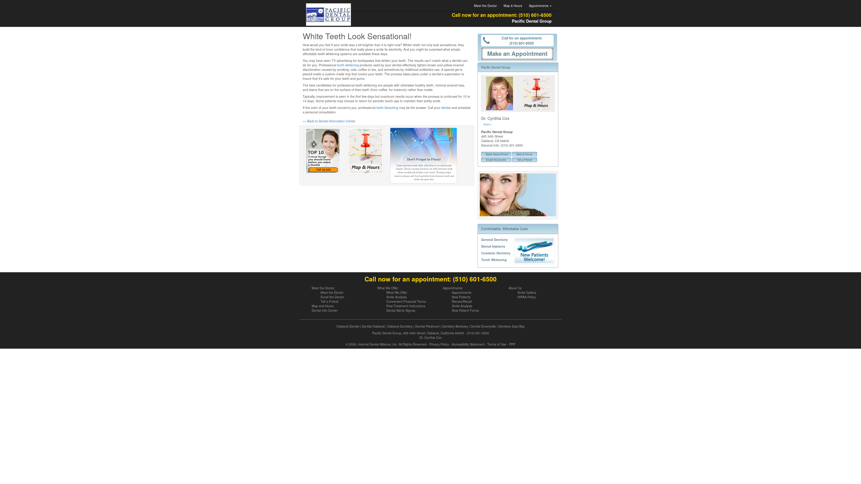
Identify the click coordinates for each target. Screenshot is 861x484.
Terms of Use (496, 344)
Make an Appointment (517, 53)
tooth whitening (348, 65)
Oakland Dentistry (400, 326)
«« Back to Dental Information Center (329, 121)
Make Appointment (497, 154)
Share (486, 124)
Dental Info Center (325, 310)
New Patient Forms (465, 310)
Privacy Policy (439, 344)
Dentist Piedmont (427, 326)
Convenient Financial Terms (406, 301)
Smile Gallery (526, 292)
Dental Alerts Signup (400, 310)
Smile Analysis (396, 297)
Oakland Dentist (348, 326)
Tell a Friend (524, 160)
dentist (446, 107)
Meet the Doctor (485, 5)
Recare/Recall (462, 301)
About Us (515, 288)
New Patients (461, 297)
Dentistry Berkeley (455, 326)
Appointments (452, 288)
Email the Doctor (496, 160)
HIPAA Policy (526, 297)
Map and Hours (323, 306)
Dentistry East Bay (512, 326)
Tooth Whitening (494, 259)
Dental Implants (493, 246)
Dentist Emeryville (483, 326)
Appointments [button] (539, 5)
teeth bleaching (387, 107)
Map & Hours (513, 5)
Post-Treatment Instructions (405, 306)
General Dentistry (494, 239)
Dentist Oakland (373, 326)
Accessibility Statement (468, 344)
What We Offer (387, 288)
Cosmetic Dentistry (495, 253)
